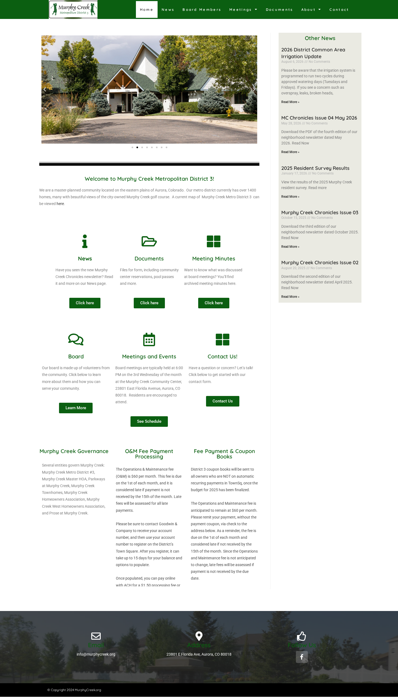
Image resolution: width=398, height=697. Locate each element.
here (60, 203)
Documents (279, 9)
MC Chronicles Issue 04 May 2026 (319, 118)
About (308, 9)
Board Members (201, 9)
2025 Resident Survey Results (315, 168)
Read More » (290, 102)
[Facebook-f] (302, 657)
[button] (44, 89)
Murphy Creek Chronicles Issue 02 (319, 262)
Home (147, 9)
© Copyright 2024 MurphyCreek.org (74, 690)
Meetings (240, 9)
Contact (339, 9)
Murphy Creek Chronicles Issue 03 (319, 212)
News (168, 9)
